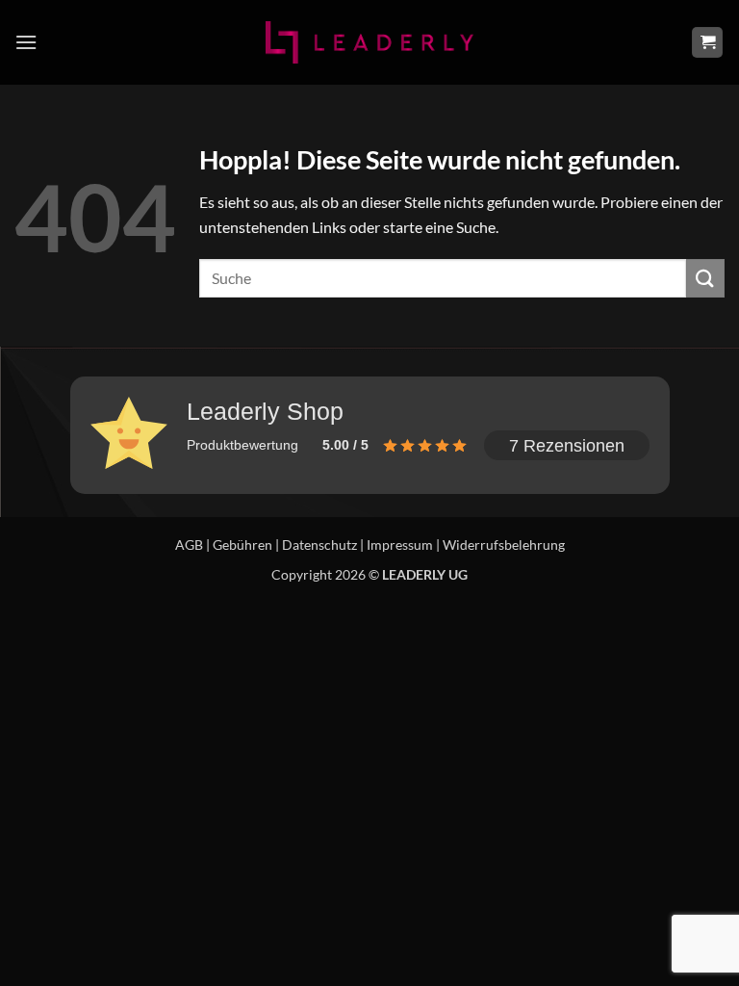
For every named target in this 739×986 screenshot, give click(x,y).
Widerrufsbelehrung (504, 544)
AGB (189, 544)
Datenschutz (319, 544)
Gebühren (242, 544)
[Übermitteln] (705, 278)
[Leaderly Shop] (369, 42)
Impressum (400, 544)
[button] (26, 41)
